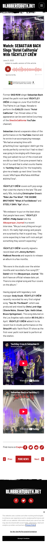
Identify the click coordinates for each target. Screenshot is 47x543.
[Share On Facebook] (25, 447)
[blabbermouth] (19, 7)
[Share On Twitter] (31, 447)
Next (36, 459)
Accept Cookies (23, 538)
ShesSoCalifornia (17, 120)
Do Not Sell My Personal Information (23, 532)
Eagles (19, 447)
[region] (23, 526)
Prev (10, 459)
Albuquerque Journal (13, 222)
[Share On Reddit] (36, 447)
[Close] (44, 512)
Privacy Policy (30, 525)
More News (23, 459)
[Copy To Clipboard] (42, 447)
